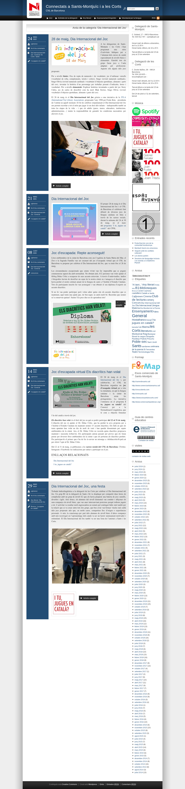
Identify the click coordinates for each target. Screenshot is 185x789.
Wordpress (92, 784)
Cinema (147, 296)
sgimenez (34, 44)
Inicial (148, 320)
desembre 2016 (141, 694)
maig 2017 (139, 680)
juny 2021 (138, 556)
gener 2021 (139, 570)
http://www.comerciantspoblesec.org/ (146, 402)
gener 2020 (139, 598)
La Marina (144, 327)
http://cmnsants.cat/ (139, 394)
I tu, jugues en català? (62, 464)
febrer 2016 (139, 719)
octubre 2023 (140, 486)
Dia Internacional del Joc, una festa (78, 486)
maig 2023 (139, 497)
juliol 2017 (139, 674)
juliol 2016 (139, 705)
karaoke (135, 327)
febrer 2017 (139, 688)
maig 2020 (139, 590)
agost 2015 (139, 736)
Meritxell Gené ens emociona (146, 248)
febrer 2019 (139, 626)
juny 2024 (138, 469)
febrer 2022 (139, 537)
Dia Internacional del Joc (70, 199)
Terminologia (144, 352)
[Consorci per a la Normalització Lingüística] (34, 10)
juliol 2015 (139, 739)
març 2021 (139, 565)
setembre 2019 (140, 610)
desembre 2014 (141, 758)
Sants (38, 56)
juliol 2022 (139, 523)
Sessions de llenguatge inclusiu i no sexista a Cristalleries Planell (147, 261)
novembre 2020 (141, 576)
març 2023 (139, 503)
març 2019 (139, 624)
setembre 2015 (140, 733)
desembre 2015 (141, 725)
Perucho (150, 339)
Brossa (33, 506)
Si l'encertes (149, 349)
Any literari (87, 18)
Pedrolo (143, 339)
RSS (154, 18)
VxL (152, 352)
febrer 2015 (139, 753)
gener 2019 (139, 629)
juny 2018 (138, 646)
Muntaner (151, 334)
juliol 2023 (139, 492)
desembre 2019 (141, 601)
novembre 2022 (141, 514)
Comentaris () (129, 784)
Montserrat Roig (139, 334)
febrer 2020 (139, 596)
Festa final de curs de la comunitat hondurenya (144, 244)
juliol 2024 (139, 466)
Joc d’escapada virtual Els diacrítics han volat (86, 372)
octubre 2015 (140, 730)
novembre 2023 (141, 483)
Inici (50, 18)
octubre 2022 (140, 517)
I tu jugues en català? (38, 61)
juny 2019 (138, 615)
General (37, 55)
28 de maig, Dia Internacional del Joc (79, 39)
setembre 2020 (140, 582)
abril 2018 (139, 652)
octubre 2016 (140, 700)
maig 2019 (139, 618)
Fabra (155, 312)
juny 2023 (138, 495)
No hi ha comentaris (38, 48)
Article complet (62, 185)
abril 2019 (139, 621)
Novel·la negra (138, 336)
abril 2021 (139, 562)
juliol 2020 (139, 584)
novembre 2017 (141, 666)
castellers (136, 293)
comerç (150, 299)
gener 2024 (139, 478)
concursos (34, 273)
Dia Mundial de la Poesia (150, 308)
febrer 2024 (139, 475)
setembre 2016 (140, 702)
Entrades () (113, 784)
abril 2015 (139, 747)
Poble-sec (139, 341)
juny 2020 (138, 587)
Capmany (147, 291)
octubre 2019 (140, 607)
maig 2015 (139, 744)
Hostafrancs (139, 319)
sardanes (146, 346)
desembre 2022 (141, 511)
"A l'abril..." (137, 285)
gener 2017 (139, 691)
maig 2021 (139, 559)
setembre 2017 (140, 671)
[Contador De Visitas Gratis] (146, 438)
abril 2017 (139, 683)
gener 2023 (139, 509)
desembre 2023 (141, 481)
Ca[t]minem (137, 296)
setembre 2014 (140, 767)
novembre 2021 (141, 545)
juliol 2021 (139, 554)
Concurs (136, 302)
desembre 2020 (141, 573)
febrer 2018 (139, 657)
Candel (140, 291)
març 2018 (139, 655)
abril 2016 (139, 714)
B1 (137, 288)
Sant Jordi (152, 342)
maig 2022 (139, 528)
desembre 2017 (141, 663)
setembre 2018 (140, 641)
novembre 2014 (141, 761)
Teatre (135, 352)
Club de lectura (145, 297)
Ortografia (150, 336)
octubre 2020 (140, 579)
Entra (102, 784)
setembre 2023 (140, 489)
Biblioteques (148, 288)
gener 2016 (139, 722)
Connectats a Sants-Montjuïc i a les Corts (83, 6)
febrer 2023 (139, 506)
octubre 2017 (140, 669)
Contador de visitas (146, 440)
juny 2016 (138, 708)
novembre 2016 (141, 697)
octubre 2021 (140, 548)
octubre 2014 (140, 764)
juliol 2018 (139, 643)
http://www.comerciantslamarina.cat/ (146, 386)
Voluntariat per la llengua (131, 18)
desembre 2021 (141, 542)
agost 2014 (139, 770)
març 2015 (139, 750)
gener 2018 (139, 660)
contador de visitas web (141, 456)
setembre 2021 (140, 551)
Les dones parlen (141, 256)
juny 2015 (138, 742)
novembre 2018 (141, 635)
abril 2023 (139, 500)
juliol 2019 (139, 612)
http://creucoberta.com (140, 390)
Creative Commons (69, 784)
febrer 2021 (139, 568)
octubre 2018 (140, 638)
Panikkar (136, 339)
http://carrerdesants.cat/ (141, 382)
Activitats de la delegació (67, 18)
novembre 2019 (141, 604)
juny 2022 (138, 526)
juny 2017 (138, 677)
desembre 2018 (141, 632)
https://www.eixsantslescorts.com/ (145, 398)
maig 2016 (139, 711)
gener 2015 (139, 756)
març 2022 (139, 534)
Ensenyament (142, 311)
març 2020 (139, 593)
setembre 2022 (140, 520)
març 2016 (139, 716)
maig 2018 (139, 649)
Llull (154, 331)
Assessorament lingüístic (106, 18)
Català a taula (147, 293)
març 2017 (139, 686)
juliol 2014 (139, 772)
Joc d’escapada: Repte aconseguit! (78, 253)
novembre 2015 (141, 728)
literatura (146, 330)
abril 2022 (139, 531)
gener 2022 (139, 540)
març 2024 (139, 472)
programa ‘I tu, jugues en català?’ (113, 227)
